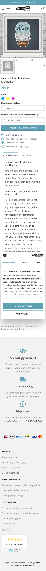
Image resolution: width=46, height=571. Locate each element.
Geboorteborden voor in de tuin (18, 508)
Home (4, 326)
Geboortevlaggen (11, 518)
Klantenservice (10, 457)
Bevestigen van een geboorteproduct (21, 485)
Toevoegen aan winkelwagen (23, 128)
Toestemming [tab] (9, 262)
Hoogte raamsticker (10, 103)
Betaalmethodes (10, 472)
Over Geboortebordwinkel (15, 490)
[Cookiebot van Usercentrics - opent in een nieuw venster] (32, 255)
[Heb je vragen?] (23, 404)
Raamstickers (16, 326)
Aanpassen (22, 314)
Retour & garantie (11, 467)
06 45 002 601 (34, 421)
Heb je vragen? (23, 411)
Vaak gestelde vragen (13, 495)
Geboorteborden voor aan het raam (20, 513)
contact (15, 417)
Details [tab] (24, 262)
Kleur (3, 94)
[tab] (10, 155)
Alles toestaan (23, 306)
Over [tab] (38, 262)
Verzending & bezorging (14, 462)
